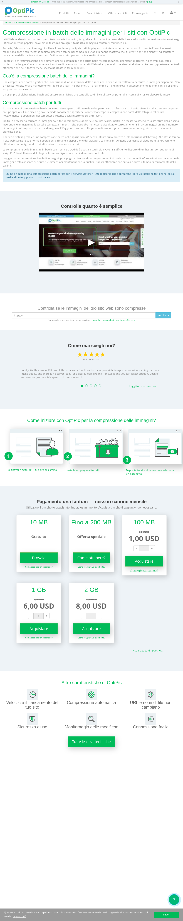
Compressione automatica (91, 702)
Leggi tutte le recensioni (143, 386)
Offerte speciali (117, 13)
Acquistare (144, 561)
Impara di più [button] (19, 916)
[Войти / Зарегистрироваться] (163, 13)
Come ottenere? (91, 557)
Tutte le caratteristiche (91, 741)
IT (174, 13)
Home (8, 22)
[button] (3, 2)
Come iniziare (94, 13)
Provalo (39, 557)
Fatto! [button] (166, 915)
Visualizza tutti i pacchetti (147, 650)
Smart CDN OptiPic (40, 1)
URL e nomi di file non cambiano (150, 704)
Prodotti (64, 13)
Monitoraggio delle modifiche (91, 726)
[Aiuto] (155, 13)
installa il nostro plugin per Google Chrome (114, 319)
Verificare (163, 315)
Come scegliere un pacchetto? (39, 566)
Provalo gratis (140, 13)
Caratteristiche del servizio (26, 22)
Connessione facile (151, 726)
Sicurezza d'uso (32, 726)
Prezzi (77, 13)
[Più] (149, 1)
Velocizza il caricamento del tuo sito (32, 704)
